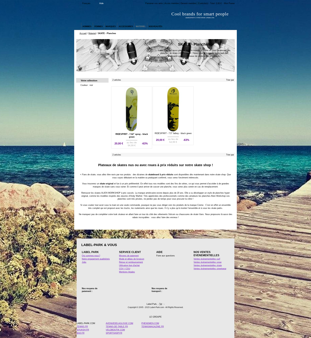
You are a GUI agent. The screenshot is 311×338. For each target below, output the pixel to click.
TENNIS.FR (82, 326)
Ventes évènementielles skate (208, 265)
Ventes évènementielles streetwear (210, 268)
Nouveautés (155, 26)
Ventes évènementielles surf (207, 259)
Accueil (83, 33)
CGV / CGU (124, 268)
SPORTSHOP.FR (114, 333)
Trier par (230, 80)
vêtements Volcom (166, 214)
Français (86, 3)
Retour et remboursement (131, 262)
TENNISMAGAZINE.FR (152, 326)
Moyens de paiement (129, 255)
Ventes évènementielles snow (207, 262)
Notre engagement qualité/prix (96, 259)
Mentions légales (127, 272)
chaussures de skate (188, 214)
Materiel (92, 33)
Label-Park (106, 14)
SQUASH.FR (83, 330)
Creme (200, 205)
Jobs (84, 262)
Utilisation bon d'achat (129, 265)
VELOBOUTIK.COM (115, 330)
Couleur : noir (87, 85)
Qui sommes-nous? (91, 255)
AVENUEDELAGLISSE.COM (119, 323)
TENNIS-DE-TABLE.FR (117, 326)
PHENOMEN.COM (150, 323)
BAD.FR (80, 333)
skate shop (220, 174)
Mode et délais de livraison (131, 259)
